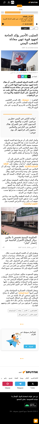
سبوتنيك (25, 100)
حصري (10, 378)
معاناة (19, 310)
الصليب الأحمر (33, 314)
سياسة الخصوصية (32, 399)
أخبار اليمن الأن (22, 314)
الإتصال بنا (14, 396)
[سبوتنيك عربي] (33, 3)
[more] (3, 247)
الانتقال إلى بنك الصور (16, 72)
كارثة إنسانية (12, 310)
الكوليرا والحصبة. (30, 204)
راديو (5, 378)
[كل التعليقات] (36, 421)
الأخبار (25, 310)
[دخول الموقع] (9, 2)
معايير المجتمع (21, 399)
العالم (27, 378)
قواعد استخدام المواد (25, 396)
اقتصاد (16, 378)
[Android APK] (30, 405)
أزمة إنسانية (23, 293)
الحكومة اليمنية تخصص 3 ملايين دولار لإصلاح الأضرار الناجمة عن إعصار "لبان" (21, 240)
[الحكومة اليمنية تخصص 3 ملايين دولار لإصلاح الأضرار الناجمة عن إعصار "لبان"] (19, 221)
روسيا (21, 378)
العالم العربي (33, 310)
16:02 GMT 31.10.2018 (30, 48)
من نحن (35, 396)
